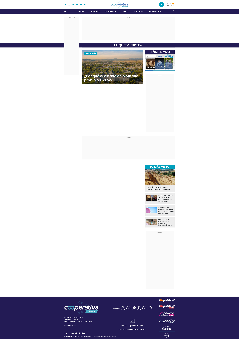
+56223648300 (140, 329)
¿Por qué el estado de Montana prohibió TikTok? (111, 78)
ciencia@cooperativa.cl (84, 321)
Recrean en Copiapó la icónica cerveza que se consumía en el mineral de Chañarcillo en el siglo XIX (166, 198)
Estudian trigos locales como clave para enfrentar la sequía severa (159, 188)
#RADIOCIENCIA (155, 11)
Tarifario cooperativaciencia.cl (132, 326)
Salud (125, 11)
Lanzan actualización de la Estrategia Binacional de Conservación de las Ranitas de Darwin (165, 222)
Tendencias (138, 11)
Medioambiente (111, 11)
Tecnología (95, 11)
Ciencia (81, 11)
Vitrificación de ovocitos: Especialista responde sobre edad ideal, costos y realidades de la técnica (166, 210)
